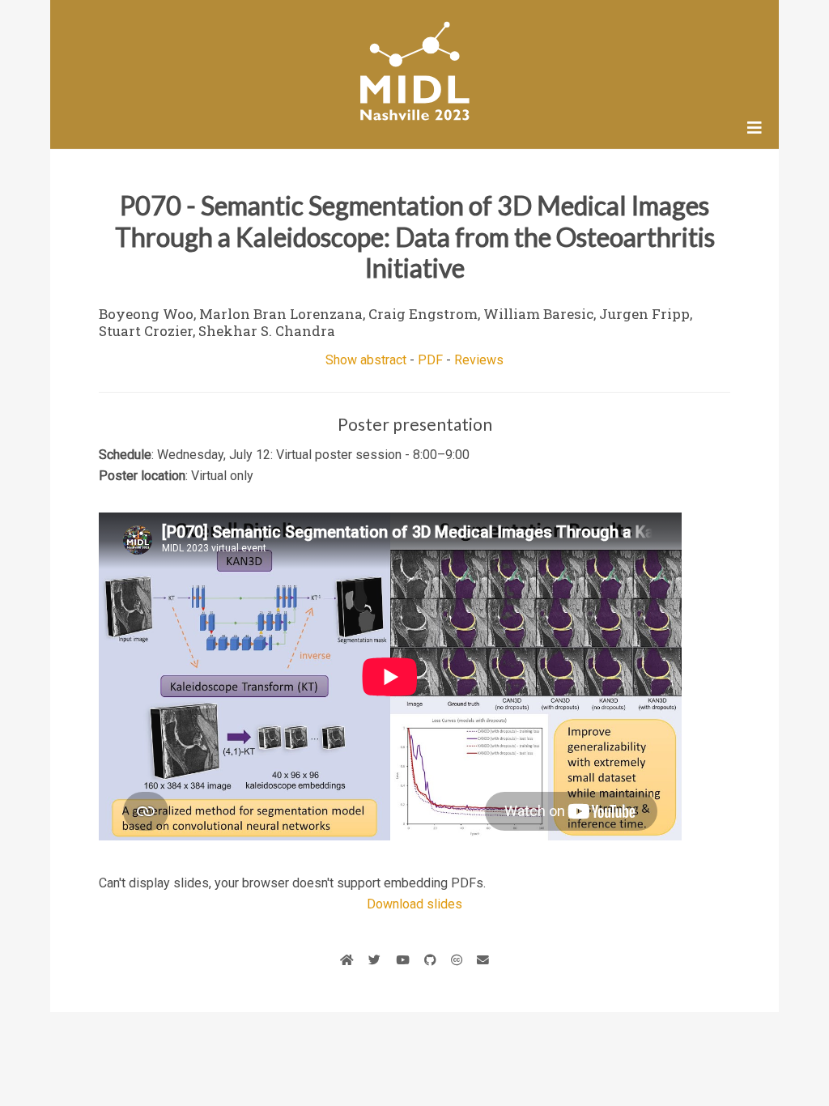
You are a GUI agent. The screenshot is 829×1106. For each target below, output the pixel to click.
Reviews (479, 360)
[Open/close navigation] (754, 128)
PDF (430, 360)
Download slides (414, 904)
